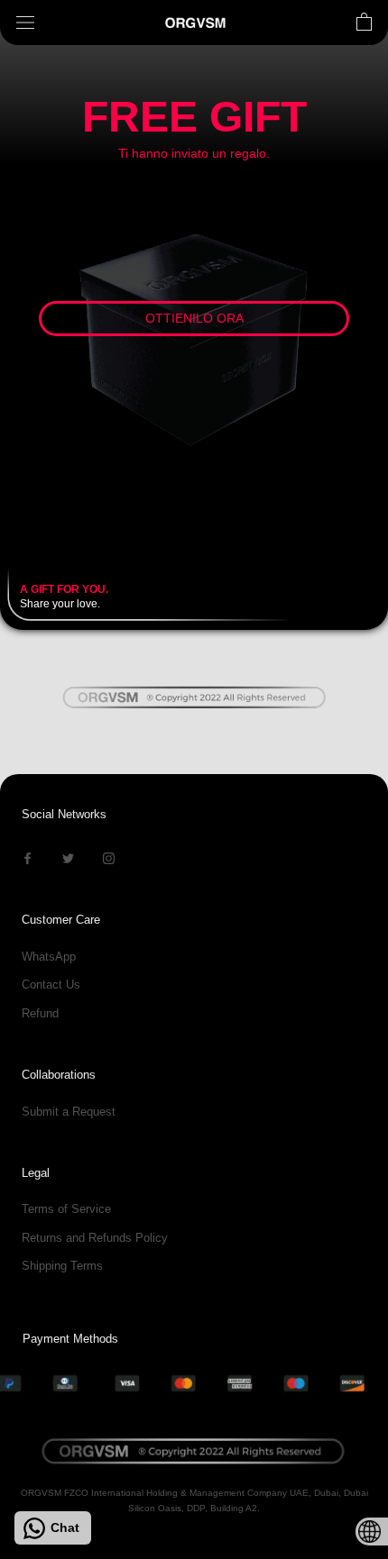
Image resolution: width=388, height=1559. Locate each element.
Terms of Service (66, 1209)
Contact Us (51, 984)
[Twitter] (68, 857)
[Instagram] (109, 857)
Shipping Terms (62, 1265)
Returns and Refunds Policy (95, 1237)
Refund (40, 1013)
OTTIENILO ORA (194, 318)
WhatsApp (49, 956)
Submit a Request (68, 1111)
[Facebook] (27, 857)
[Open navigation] (25, 23)
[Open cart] (364, 23)
